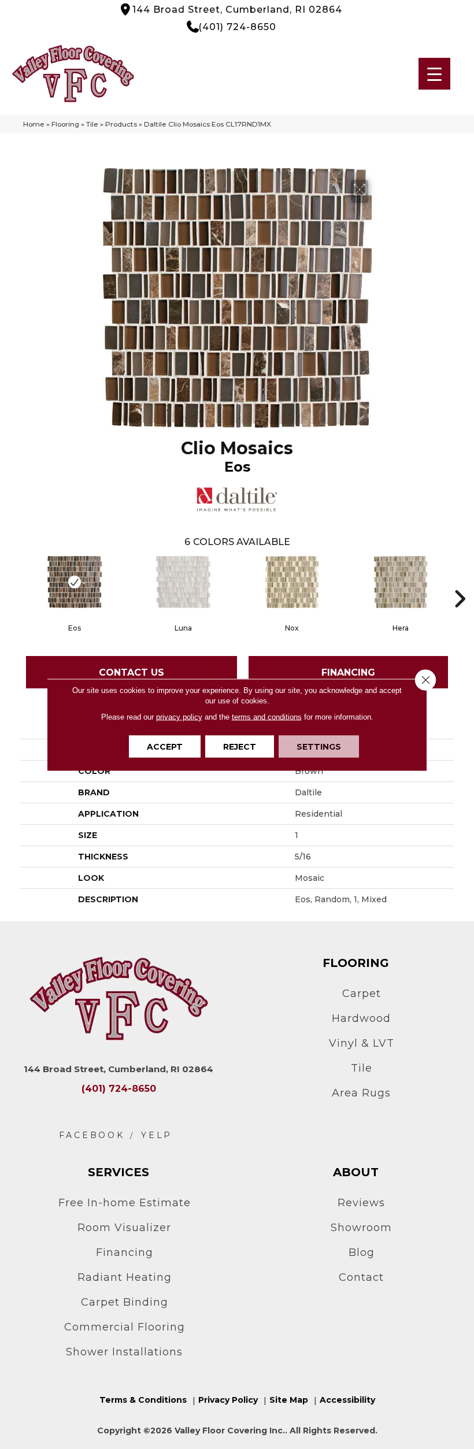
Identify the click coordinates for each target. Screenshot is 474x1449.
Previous (14, 581)
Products (121, 124)
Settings (319, 746)
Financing (348, 672)
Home (34, 124)
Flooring (65, 124)
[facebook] (92, 1135)
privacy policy (179, 716)
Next (459, 581)
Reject (239, 746)
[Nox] (292, 582)
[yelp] (156, 1135)
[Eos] (74, 582)
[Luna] (183, 582)
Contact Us (131, 672)
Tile (92, 124)
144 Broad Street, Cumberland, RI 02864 (237, 9)
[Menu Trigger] (434, 74)
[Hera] (400, 582)
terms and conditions (267, 716)
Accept (165, 746)
